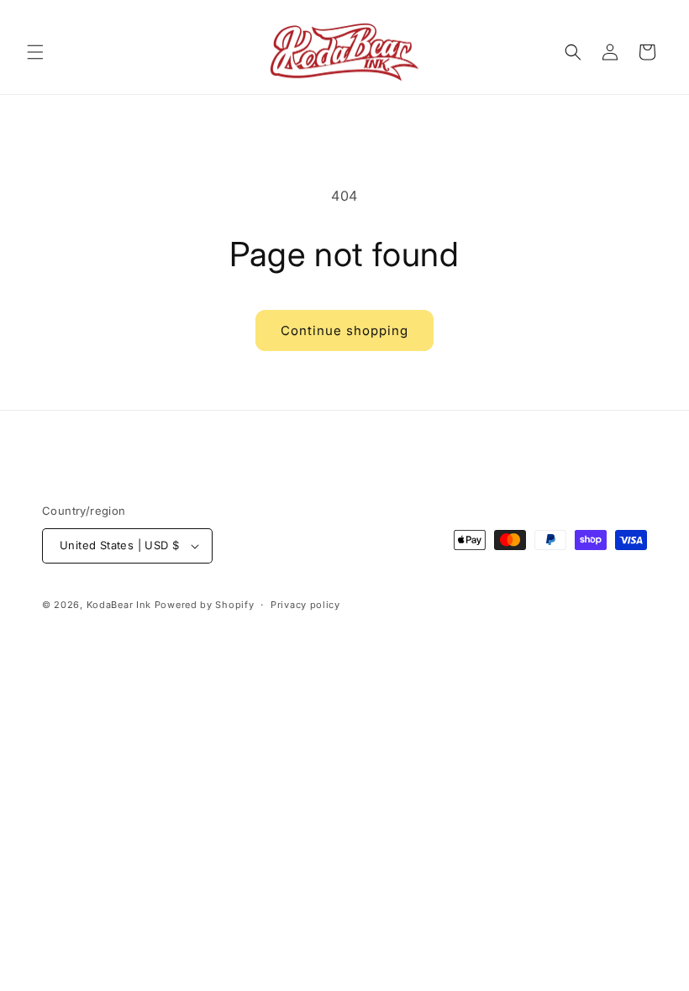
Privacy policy (305, 605)
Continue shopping (344, 330)
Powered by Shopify (205, 605)
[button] (35, 52)
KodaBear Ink (119, 605)
